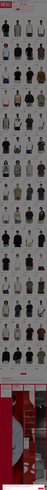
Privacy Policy (24, 486)
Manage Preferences (17, 486)
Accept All (41, 488)
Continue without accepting (6, 488)
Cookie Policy (28, 486)
